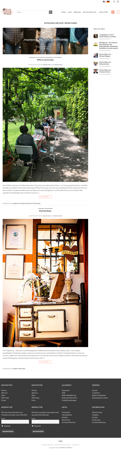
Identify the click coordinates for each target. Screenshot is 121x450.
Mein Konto (66, 420)
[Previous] (6, 41)
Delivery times (97, 412)
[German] (108, 2)
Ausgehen (32, 57)
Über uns (77, 12)
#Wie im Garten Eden (45, 60)
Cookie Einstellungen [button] (69, 400)
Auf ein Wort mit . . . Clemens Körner (106, 71)
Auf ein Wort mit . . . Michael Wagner (106, 55)
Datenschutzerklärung (62, 445)
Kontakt (64, 417)
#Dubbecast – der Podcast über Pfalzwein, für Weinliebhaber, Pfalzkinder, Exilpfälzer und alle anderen (108, 45)
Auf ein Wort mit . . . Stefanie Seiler (106, 63)
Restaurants (50, 57)
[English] (104, 2)
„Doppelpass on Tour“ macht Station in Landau (45, 39)
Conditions (96, 393)
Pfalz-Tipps (5, 398)
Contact (95, 417)
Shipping (95, 415)
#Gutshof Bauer (45, 211)
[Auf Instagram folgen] (118, 2)
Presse (3, 400)
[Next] (84, 41)
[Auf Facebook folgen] (114, 2)
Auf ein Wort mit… (90, 12)
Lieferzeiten (66, 412)
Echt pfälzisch (40, 57)
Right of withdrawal (99, 395)
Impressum (66, 390)
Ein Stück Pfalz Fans (68, 422)
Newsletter (7, 426)
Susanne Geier (58, 64)
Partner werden (47, 445)
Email (3, 418)
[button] (112, 12)
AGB (63, 393)
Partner (4, 390)
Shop (70, 12)
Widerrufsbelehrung (69, 395)
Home (63, 12)
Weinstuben (58, 57)
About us (35, 393)
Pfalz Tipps (103, 12)
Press (33, 400)
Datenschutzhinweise (69, 398)
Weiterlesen (45, 48)
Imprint (94, 390)
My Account (96, 420)
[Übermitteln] (50, 12)
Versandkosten (67, 415)
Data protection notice (100, 398)
